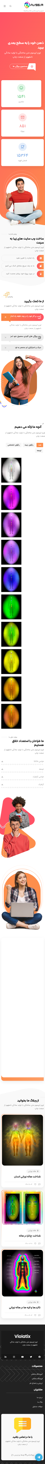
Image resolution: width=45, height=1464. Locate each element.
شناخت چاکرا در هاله (29, 1236)
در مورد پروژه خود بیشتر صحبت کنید (20, 273)
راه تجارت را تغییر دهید (25, 258)
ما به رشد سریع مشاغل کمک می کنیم (19, 265)
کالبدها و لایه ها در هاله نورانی (24, 1307)
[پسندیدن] (35, 1184)
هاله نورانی (32, 1171)
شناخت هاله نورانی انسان (27, 1177)
